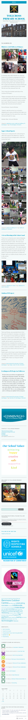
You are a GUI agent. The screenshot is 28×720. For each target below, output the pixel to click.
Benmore (18, 598)
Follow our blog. (6, 523)
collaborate (8, 285)
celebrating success (10, 123)
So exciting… (14, 682)
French (4, 611)
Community (3, 607)
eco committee (10, 609)
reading (18, 617)
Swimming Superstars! (18, 655)
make (14, 364)
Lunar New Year (21, 651)
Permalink (19, 124)
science (3, 619)
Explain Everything (18, 609)
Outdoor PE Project (7, 293)
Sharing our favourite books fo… (18, 659)
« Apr (2, 701)
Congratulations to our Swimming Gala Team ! (13, 633)
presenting (14, 617)
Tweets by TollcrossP (6, 533)
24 (3, 698)
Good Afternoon (15, 674)
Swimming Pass (6, 629)
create (16, 607)
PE (24, 123)
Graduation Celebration (18, 647)
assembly (10, 598)
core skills (12, 398)
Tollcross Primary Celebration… (19, 663)
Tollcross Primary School (14, 17)
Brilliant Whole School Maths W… (19, 678)
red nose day (24, 617)
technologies (4, 124)
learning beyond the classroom (12, 363)
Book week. (13, 603)
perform (5, 617)
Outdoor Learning (9, 615)
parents (16, 615)
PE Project (21, 363)
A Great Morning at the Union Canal (13, 235)
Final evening (6, 636)
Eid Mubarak (13, 671)
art (7, 598)
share (2, 287)
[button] (9, 55)
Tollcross (15, 621)
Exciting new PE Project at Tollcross (13, 371)
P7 (13, 615)
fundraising (11, 611)
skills (18, 364)
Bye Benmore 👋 (6, 634)
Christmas (10, 605)
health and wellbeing (19, 123)
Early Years (3, 609)
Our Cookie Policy (5, 714)
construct (8, 607)
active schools (4, 598)
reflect (14, 285)
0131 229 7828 (4, 435)
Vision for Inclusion (7, 631)
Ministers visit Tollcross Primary (12, 47)
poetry (10, 617)
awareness (14, 598)
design (11, 364)
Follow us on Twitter (8, 531)
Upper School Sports (8, 131)
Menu (14, 2)
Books (10, 603)
